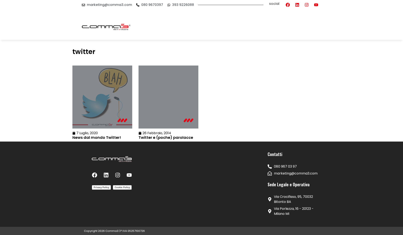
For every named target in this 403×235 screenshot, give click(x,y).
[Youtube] (316, 5)
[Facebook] (288, 5)
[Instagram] (306, 5)
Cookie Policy (122, 187)
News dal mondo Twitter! (96, 137)
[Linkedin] (297, 5)
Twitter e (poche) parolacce (166, 137)
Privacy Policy (101, 187)
